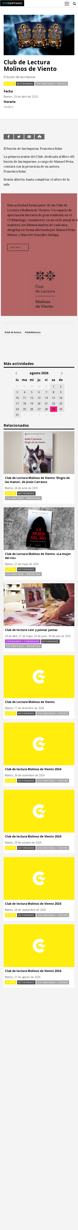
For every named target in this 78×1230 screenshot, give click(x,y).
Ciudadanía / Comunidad (22, 641)
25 (24, 409)
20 (39, 403)
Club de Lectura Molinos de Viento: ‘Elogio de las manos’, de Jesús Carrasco (37, 480)
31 (17, 414)
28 (46, 409)
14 (46, 397)
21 (46, 403)
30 (60, 409)
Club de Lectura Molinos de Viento (30, 702)
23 (60, 403)
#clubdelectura (32, 332)
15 (53, 397)
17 (17, 403)
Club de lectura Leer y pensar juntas (31, 630)
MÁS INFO (15, 247)
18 (24, 403)
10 (17, 397)
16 (60, 397)
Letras (9, 83)
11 (24, 397)
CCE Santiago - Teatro (51, 83)
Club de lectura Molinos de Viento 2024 (33, 769)
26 (31, 409)
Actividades (25, 83)
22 (53, 403)
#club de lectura (13, 332)
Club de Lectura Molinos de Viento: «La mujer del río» (38, 556)
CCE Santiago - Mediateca (23, 498)
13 (39, 397)
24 (17, 409)
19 (31, 403)
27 (39, 409)
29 (53, 409)
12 (31, 397)
